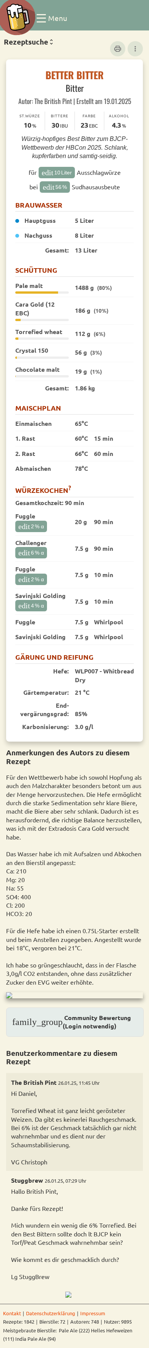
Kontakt (12, 1313)
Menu (57, 17)
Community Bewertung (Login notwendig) (71, 1022)
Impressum (92, 1313)
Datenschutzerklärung (50, 1313)
